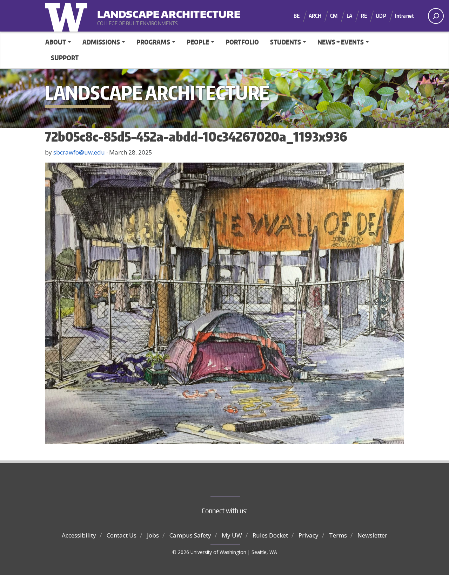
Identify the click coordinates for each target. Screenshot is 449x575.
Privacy (309, 535)
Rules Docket (270, 535)
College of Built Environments (238, 485)
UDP (381, 15)
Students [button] (285, 41)
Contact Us (121, 535)
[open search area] (436, 16)
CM (333, 15)
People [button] (198, 41)
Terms (338, 535)
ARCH (315, 15)
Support (65, 57)
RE (364, 15)
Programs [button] (153, 41)
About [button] (55, 41)
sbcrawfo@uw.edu (79, 152)
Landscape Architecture (140, 10)
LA (349, 15)
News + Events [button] (340, 41)
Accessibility (79, 535)
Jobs (153, 535)
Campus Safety (190, 535)
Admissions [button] (101, 41)
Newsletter (372, 535)
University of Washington (68, 16)
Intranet (404, 15)
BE (297, 15)
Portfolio (242, 41)
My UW (232, 535)
